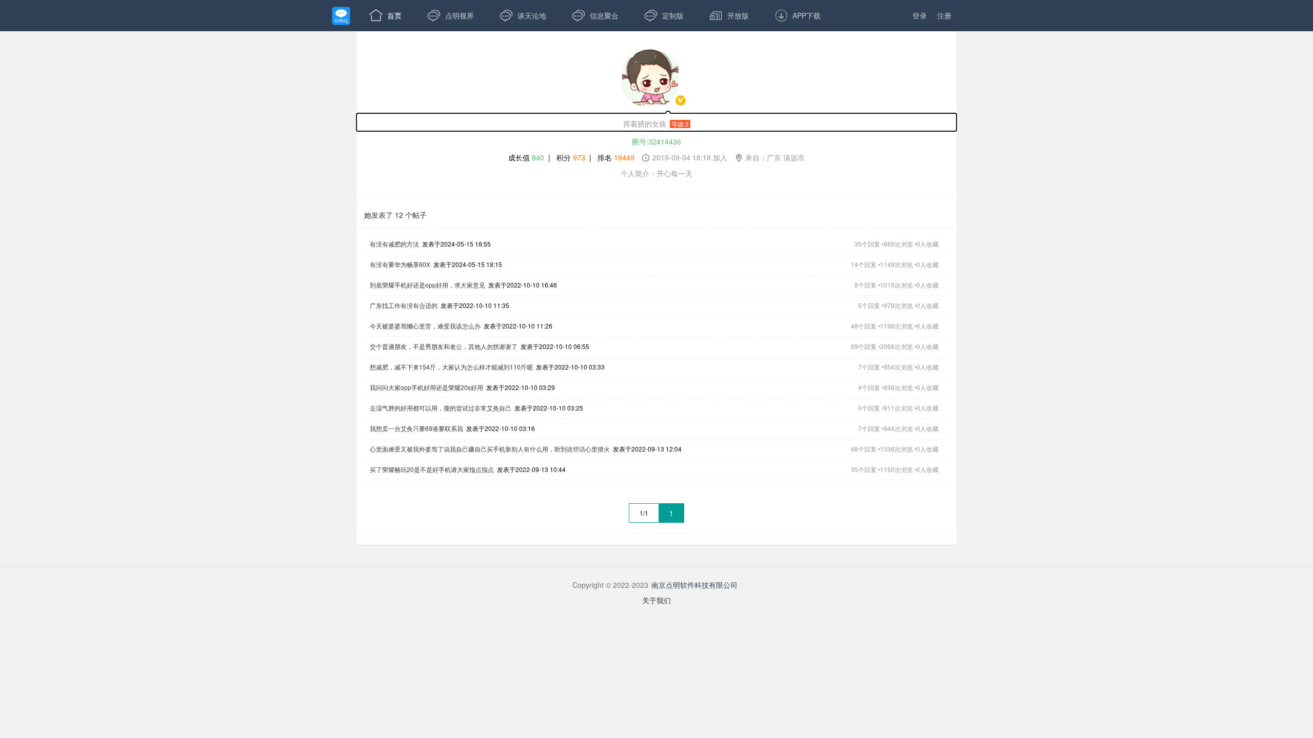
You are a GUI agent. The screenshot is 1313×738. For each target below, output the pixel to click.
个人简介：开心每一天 (656, 173)
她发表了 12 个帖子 (395, 215)
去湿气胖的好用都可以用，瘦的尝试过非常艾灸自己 (440, 407)
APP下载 (797, 15)
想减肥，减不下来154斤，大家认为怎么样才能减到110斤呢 (451, 366)
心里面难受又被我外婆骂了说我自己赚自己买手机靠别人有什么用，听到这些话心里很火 (490, 448)
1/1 (644, 512)
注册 (944, 15)
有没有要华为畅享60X (400, 264)
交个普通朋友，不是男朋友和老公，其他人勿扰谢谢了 (444, 346)
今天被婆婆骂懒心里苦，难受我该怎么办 (425, 325)
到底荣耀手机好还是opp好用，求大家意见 (427, 284)
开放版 (729, 15)
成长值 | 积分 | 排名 (656, 157)
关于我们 (656, 600)
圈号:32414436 (656, 141)
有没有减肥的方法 (394, 243)
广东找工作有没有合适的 (403, 305)
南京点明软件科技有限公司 (694, 585)
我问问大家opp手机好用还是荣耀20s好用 (426, 387)
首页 (385, 15)
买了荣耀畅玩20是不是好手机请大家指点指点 (432, 469)
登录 (919, 15)
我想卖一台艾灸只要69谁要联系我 (416, 428)
